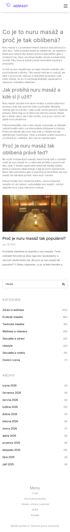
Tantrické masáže (13, 324)
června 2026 (10, 399)
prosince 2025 (11, 442)
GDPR (35, 509)
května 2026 (10, 407)
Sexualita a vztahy (13, 352)
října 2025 (8, 457)
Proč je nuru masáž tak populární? (34, 238)
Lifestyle (7, 345)
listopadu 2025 (11, 450)
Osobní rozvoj (11, 360)
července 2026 (11, 392)
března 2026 (10, 421)
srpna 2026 (9, 385)
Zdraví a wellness (13, 310)
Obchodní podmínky (35, 498)
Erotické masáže (12, 317)
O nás (35, 493)
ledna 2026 (9, 435)
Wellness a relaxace (14, 331)
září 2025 (8, 464)
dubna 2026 (9, 414)
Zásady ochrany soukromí (35, 504)
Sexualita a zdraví (13, 338)
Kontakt (35, 515)
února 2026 (9, 428)
